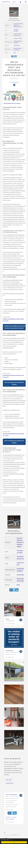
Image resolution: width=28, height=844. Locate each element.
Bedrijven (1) (16, 25)
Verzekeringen (17, 45)
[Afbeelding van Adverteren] (14, 638)
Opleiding (16, 26)
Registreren (9, 783)
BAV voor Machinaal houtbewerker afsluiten (14, 441)
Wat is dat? (11, 839)
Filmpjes (20, 26)
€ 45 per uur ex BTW (18, 38)
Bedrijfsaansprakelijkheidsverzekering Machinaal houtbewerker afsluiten (15, 327)
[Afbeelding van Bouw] (14, 610)
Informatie (20, 23)
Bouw (15, 52)
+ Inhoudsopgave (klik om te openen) (11, 103)
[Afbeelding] (14, 672)
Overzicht (16, 23)
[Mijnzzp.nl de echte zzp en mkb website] (14, 12)
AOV (14, 1)
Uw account (20, 1)
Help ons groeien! (11, 794)
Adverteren (9, 650)
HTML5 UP (15, 834)
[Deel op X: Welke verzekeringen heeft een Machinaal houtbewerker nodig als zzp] (14, 591)
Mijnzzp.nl (6, 1)
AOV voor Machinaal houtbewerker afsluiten (14, 383)
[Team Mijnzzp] (14, 85)
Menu (25, 1)
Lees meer (9, 779)
